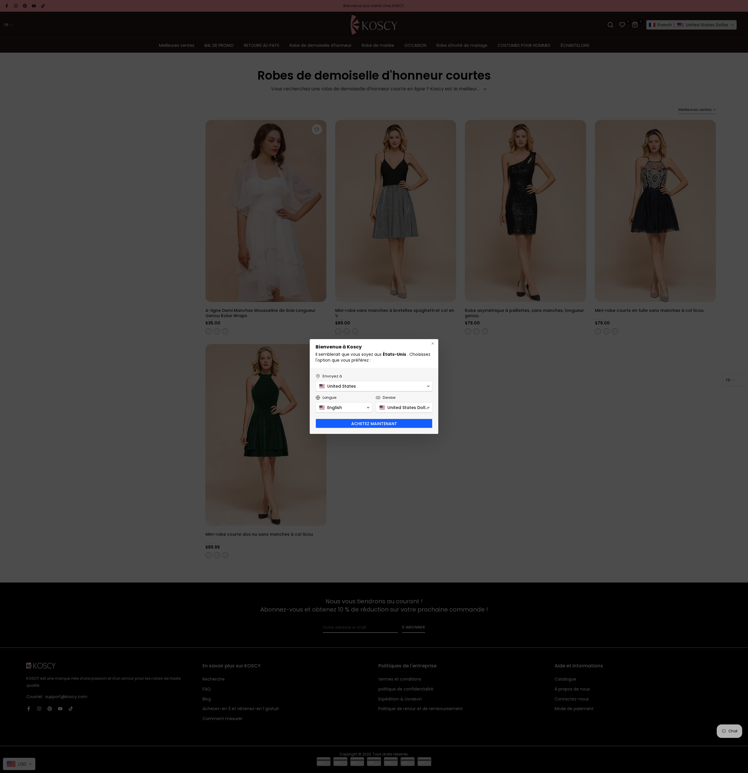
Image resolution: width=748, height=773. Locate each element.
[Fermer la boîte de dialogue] (432, 343)
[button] (374, 386)
